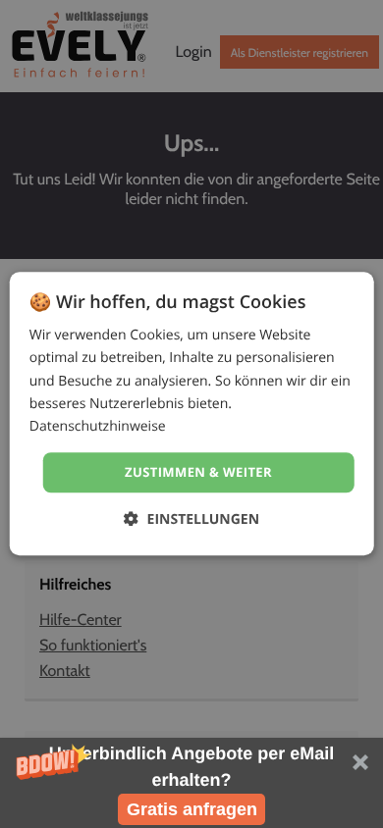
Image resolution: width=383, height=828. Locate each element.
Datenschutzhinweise (97, 426)
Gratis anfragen (192, 809)
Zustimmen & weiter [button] (198, 472)
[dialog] (192, 413)
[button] (191, 783)
